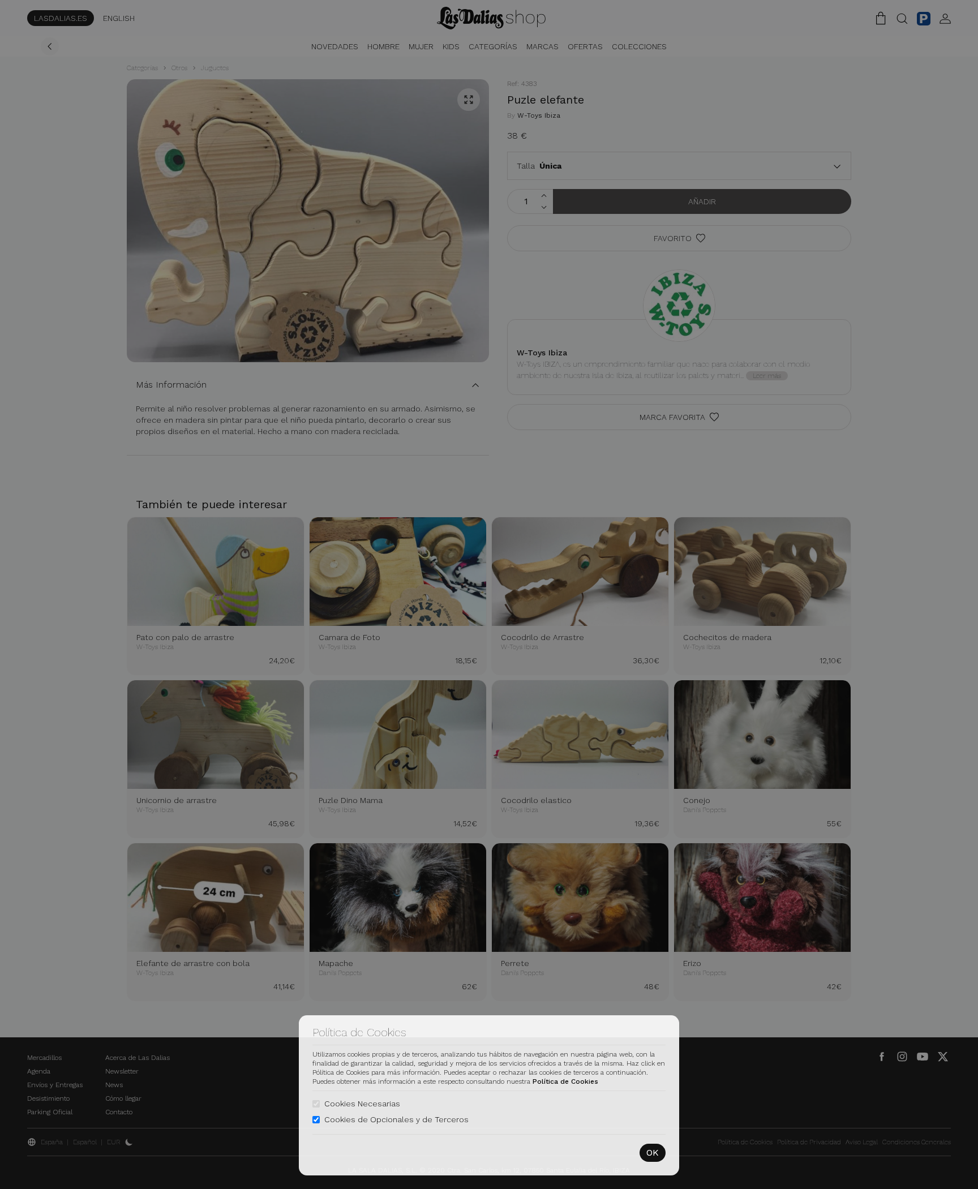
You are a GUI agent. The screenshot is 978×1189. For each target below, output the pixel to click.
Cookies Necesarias (362, 1103)
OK (652, 1152)
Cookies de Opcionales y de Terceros (396, 1119)
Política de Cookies (565, 1081)
